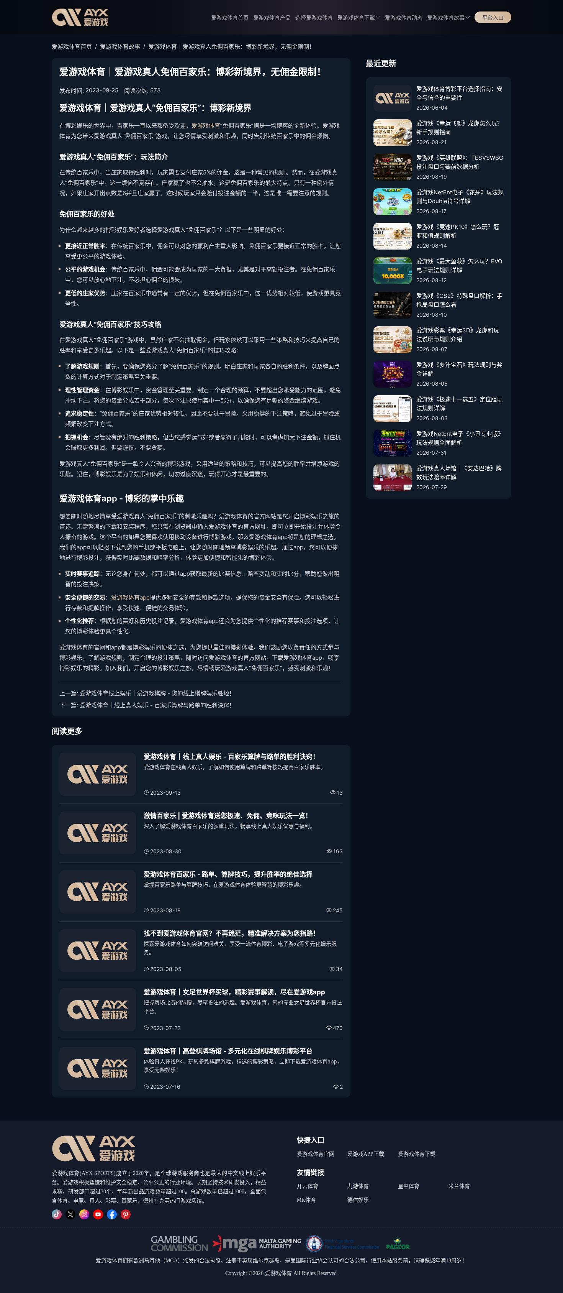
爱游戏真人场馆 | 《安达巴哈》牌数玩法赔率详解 (459, 473)
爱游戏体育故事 (446, 18)
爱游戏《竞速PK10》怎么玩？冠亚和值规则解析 (457, 231)
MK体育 (306, 1200)
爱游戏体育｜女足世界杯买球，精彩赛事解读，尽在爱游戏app (234, 992)
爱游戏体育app (130, 597)
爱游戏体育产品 (272, 18)
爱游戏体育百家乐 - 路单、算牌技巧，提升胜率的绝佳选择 (228, 874)
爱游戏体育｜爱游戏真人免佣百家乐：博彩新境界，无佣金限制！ (231, 46)
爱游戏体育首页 (230, 18)
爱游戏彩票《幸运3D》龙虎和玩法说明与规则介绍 (457, 335)
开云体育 (307, 1186)
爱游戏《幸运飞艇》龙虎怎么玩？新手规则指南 (459, 128)
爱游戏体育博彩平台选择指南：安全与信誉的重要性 (459, 93)
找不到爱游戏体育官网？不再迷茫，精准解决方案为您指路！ (231, 933)
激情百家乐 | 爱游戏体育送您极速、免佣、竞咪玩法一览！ (228, 816)
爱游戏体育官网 (315, 1154)
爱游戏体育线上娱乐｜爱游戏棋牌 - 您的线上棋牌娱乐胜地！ (157, 693)
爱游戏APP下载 (365, 1154)
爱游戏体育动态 (403, 18)
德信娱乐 (358, 1200)
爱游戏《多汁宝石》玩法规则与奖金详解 (459, 369)
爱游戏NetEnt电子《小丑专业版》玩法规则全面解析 (460, 438)
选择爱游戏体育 (314, 18)
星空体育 (408, 1186)
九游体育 (358, 1186)
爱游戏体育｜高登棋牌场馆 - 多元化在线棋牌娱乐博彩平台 (228, 1051)
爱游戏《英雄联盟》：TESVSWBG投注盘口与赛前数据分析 (459, 162)
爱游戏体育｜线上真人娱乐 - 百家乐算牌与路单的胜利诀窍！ (157, 705)
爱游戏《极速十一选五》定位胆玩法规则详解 (459, 404)
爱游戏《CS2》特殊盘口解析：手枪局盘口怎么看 (459, 300)
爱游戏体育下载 (416, 1154)
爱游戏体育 (205, 125)
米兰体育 (459, 1186)
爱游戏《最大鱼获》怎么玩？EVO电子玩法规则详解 (459, 266)
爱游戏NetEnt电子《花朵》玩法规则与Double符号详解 (460, 197)
